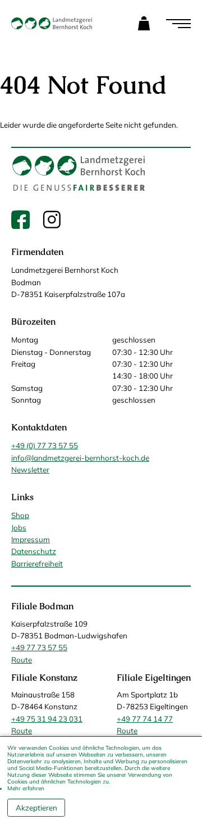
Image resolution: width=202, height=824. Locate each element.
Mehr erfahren (25, 788)
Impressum (30, 539)
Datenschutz (33, 551)
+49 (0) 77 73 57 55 (44, 445)
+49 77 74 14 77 (145, 718)
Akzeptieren (36, 807)
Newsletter (30, 469)
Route (21, 659)
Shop (20, 515)
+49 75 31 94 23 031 (46, 718)
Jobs (18, 527)
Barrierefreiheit (37, 563)
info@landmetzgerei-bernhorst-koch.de (80, 457)
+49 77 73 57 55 (39, 647)
